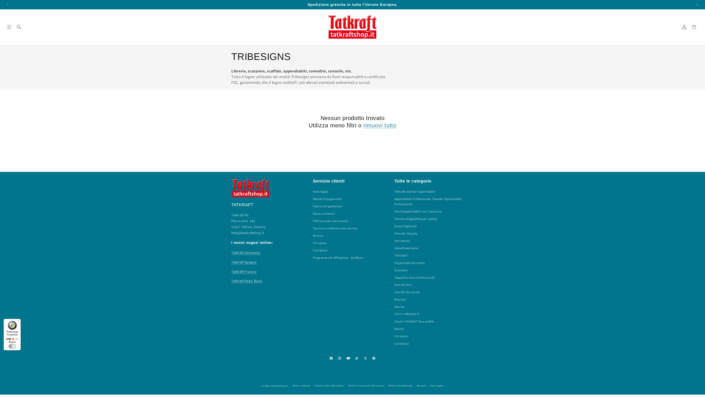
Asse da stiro (403, 285)
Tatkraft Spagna (244, 262)
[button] (9, 27)
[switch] (12, 346)
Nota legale (320, 191)
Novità (399, 329)
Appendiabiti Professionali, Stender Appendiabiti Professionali (428, 201)
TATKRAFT (401, 255)
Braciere (400, 299)
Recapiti (421, 385)
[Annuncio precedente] (8, 4)
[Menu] (18, 321)
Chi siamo (319, 243)
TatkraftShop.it (279, 385)
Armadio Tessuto (406, 233)
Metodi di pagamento (327, 199)
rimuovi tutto (379, 125)
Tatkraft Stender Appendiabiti (415, 191)
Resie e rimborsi (324, 214)
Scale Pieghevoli (405, 226)
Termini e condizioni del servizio (335, 228)
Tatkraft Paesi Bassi (246, 280)
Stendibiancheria (406, 248)
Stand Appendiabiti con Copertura (418, 211)
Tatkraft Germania (245, 252)
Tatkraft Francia (244, 271)
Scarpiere (401, 270)
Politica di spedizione (327, 206)
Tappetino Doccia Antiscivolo (414, 278)
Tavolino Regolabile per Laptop (415, 219)
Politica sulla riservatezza (330, 221)
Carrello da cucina (407, 292)
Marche (399, 307)
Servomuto (402, 241)
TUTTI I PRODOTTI (406, 314)
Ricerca (318, 236)
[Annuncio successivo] (697, 4)
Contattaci (320, 250)
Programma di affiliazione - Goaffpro (338, 258)
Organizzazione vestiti (409, 263)
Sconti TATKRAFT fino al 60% (414, 321)
